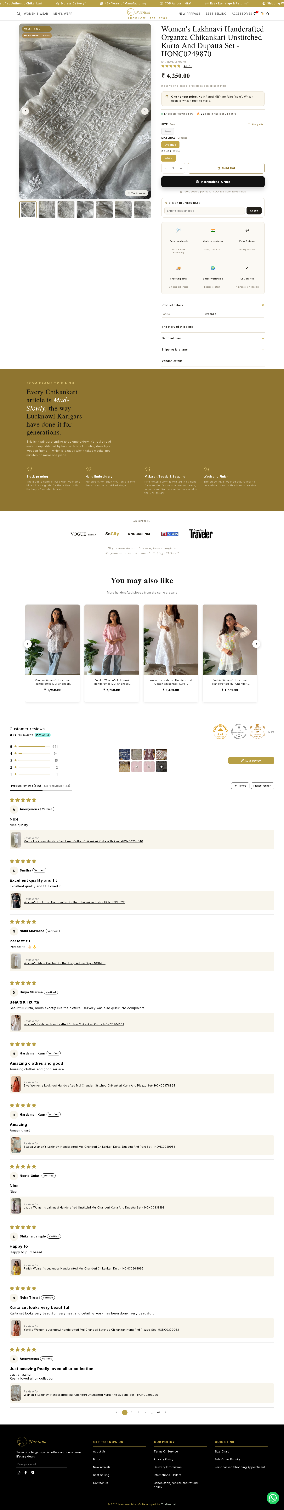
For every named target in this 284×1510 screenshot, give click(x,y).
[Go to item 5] (124, 766)
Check (254, 210)
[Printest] (33, 1473)
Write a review (251, 760)
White (169, 158)
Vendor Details (213, 361)
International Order (215, 182)
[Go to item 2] (136, 754)
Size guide (257, 124)
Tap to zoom (138, 193)
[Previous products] (28, 644)
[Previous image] (25, 111)
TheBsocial (168, 1504)
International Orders (167, 1475)
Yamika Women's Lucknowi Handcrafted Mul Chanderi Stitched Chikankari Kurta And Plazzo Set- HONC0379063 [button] (101, 1329)
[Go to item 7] (149, 766)
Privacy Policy (163, 1459)
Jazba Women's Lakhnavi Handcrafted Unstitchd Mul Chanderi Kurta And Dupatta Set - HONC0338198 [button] (94, 1207)
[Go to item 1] (124, 754)
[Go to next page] (166, 1412)
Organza (170, 144)
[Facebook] (26, 1473)
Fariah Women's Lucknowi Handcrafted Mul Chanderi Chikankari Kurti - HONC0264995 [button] (83, 1268)
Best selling (216, 13)
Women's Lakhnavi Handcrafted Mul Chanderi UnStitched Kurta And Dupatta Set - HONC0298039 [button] (91, 1394)
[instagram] (18, 1473)
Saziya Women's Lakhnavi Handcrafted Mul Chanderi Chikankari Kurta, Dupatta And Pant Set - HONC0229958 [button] (99, 1146)
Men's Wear (63, 13)
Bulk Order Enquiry (228, 1459)
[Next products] (256, 644)
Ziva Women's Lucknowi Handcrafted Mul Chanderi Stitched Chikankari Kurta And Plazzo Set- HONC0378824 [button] (99, 1085)
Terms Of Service (166, 1451)
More (271, 731)
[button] (18, 13)
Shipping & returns (213, 349)
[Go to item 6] (136, 766)
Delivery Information (168, 1467)
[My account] (262, 13)
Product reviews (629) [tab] (26, 785)
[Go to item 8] (161, 766)
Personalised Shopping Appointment (240, 1467)
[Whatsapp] (273, 1498)
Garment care (213, 338)
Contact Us (100, 1483)
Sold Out (228, 168)
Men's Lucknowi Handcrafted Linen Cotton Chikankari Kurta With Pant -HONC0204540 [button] (83, 841)
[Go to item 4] (161, 754)
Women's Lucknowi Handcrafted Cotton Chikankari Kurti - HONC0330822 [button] (74, 902)
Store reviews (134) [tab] (57, 785)
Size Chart (222, 1451)
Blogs (97, 1459)
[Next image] (145, 111)
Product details (213, 304)
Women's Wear (36, 13)
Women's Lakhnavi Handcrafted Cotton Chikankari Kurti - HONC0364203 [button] (74, 1024)
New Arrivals (190, 13)
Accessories (242, 13)
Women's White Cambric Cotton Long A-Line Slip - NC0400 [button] (64, 963)
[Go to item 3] (149, 754)
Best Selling (101, 1475)
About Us (99, 1451)
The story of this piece (213, 326)
